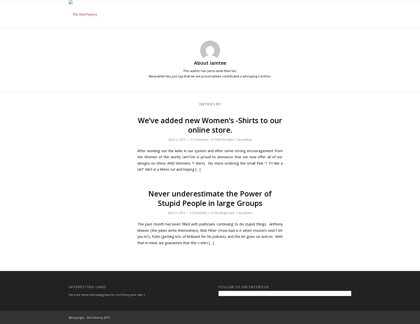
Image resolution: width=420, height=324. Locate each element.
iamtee (247, 140)
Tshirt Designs (224, 140)
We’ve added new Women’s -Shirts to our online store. (210, 125)
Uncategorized (224, 213)
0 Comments (199, 140)
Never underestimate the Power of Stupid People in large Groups (210, 198)
